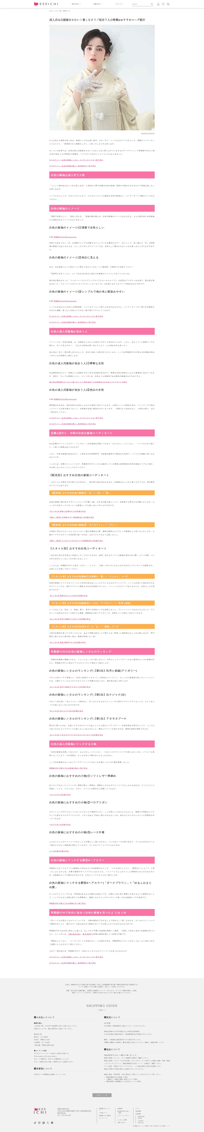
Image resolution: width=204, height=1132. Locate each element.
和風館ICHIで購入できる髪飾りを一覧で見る (67, 903)
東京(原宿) (87, 934)
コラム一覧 (57, 11)
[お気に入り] (163, 4)
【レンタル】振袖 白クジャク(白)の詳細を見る (68, 595)
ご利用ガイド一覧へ (102, 1095)
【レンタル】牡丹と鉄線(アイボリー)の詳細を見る (70, 619)
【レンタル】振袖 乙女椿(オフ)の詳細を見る (67, 511)
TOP (50, 11)
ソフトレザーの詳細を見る (60, 794)
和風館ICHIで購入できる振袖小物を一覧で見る (68, 768)
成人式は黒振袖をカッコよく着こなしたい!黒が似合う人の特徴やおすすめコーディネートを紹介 (88, 382)
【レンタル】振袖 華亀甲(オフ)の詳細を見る (67, 642)
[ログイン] (158, 4)
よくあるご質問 (122, 1120)
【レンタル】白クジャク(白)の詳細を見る (66, 711)
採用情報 (138, 1111)
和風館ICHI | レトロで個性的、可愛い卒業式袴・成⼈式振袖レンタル (152, 1126)
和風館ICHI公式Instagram (65, 237)
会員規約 (120, 1108)
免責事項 (138, 1114)
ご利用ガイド (103, 1113)
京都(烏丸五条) (74, 934)
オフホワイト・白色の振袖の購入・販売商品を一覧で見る (72, 166)
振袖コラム (66, 11)
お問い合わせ (121, 1122)
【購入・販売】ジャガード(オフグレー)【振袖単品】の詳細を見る (76, 541)
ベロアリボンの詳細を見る (60, 824)
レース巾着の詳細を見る (59, 851)
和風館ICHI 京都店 (105, 1115)
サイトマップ (103, 1118)
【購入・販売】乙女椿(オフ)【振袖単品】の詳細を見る (71, 517)
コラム (138, 1108)
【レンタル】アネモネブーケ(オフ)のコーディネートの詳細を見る (76, 735)
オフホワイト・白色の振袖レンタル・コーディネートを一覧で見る (76, 160)
